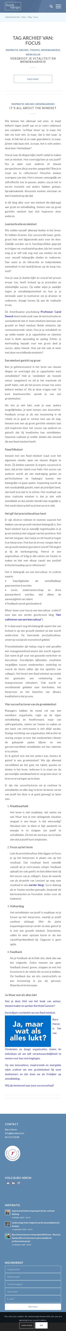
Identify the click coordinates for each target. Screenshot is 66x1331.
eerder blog (36, 885)
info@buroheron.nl (14, 1133)
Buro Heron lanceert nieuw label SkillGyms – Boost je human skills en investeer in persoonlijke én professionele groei (36, 1237)
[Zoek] (50, 6)
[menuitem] (50, 6)
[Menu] (57, 6)
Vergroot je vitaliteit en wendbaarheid (33, 60)
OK (41, 1325)
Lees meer (33, 79)
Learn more (27, 1325)
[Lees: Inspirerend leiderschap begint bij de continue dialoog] (7, 1212)
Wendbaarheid (50, 50)
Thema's (34, 50)
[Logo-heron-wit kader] (27, 6)
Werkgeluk (33, 54)
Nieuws (24, 50)
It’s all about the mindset (33, 108)
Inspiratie (12, 50)
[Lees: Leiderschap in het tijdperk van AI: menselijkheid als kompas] (7, 1224)
